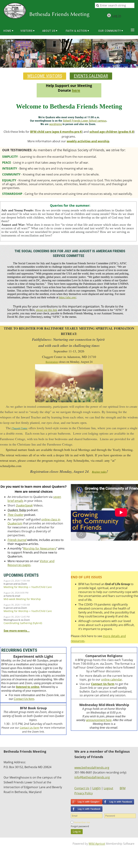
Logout (108, 788)
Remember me (82, 822)
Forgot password (80, 826)
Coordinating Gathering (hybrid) (23, 623)
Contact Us (81, 788)
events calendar (91, 75)
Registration (52, 362)
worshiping (55, 124)
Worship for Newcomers (39, 548)
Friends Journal (17, 540)
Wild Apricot (97, 844)
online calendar (111, 679)
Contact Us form (24, 698)
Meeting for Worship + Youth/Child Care (28, 587)
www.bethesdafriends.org (91, 768)
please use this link (46, 309)
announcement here (99, 720)
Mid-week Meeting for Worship (22, 599)
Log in (116, 15)
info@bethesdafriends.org (92, 777)
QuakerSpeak (24, 505)
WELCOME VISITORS (44, 75)
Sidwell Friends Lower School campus (84, 120)
